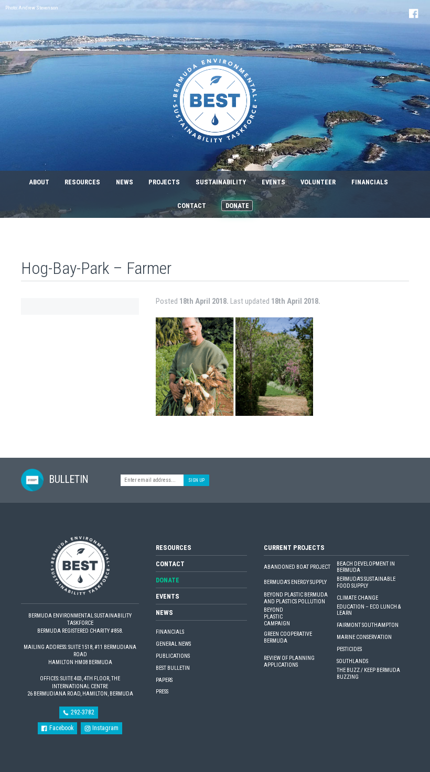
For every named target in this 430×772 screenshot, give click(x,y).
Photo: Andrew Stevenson (31, 7)
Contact (191, 205)
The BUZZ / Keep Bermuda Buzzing (368, 673)
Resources (82, 182)
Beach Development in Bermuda (366, 567)
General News (173, 644)
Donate (237, 205)
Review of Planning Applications (289, 661)
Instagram (105, 728)
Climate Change (357, 598)
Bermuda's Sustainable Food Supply (366, 582)
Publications (173, 656)
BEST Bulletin (173, 668)
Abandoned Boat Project (297, 567)
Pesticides (349, 649)
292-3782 (81, 712)
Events (273, 182)
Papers (164, 680)
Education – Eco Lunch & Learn (369, 610)
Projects (164, 182)
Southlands (352, 661)
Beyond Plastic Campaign (277, 616)
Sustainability (221, 182)
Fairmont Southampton (368, 625)
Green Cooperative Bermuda (288, 637)
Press (162, 692)
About (39, 182)
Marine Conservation (364, 637)
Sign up (196, 480)
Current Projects (294, 548)
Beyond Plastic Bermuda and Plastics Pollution (296, 598)
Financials (369, 182)
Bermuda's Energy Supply (295, 582)
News (124, 182)
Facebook (60, 728)
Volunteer (318, 182)
